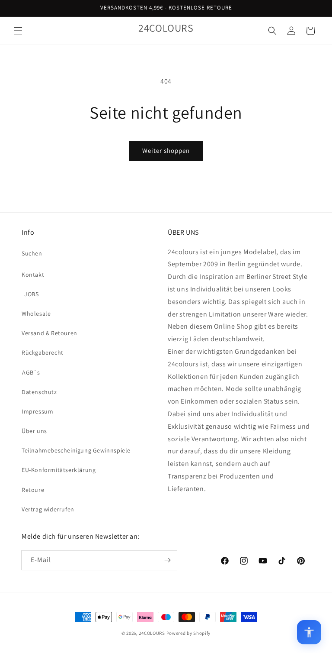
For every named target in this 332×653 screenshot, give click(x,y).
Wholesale (36, 313)
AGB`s (31, 372)
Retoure (33, 490)
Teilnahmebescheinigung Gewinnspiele (76, 450)
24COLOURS (152, 633)
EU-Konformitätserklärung (59, 470)
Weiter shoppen (166, 150)
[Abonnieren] (167, 560)
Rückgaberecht (43, 352)
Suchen (32, 253)
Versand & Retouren (49, 333)
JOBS (31, 294)
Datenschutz (39, 392)
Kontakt (33, 274)
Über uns (34, 431)
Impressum (37, 411)
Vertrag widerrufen (48, 509)
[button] (18, 30)
